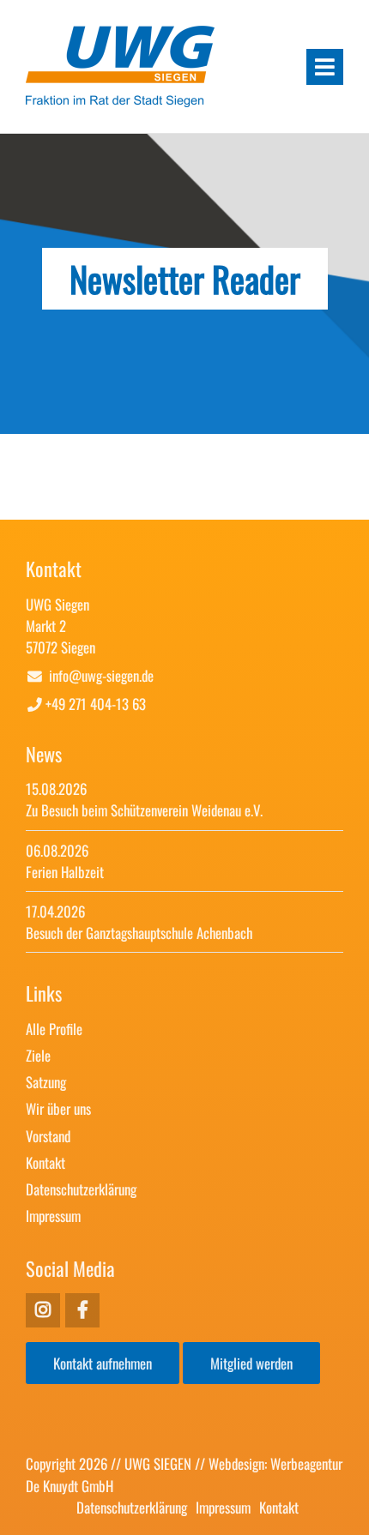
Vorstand (48, 1136)
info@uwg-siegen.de (101, 675)
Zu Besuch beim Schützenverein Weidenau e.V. (144, 810)
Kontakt (45, 1162)
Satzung (46, 1082)
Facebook (43, 1310)
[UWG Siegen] (120, 100)
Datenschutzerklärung (81, 1189)
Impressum (53, 1215)
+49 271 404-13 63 (95, 703)
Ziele (38, 1055)
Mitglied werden (251, 1363)
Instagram (82, 1310)
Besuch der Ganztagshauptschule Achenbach (139, 932)
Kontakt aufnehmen (102, 1363)
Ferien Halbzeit (65, 871)
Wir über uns (58, 1108)
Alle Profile (54, 1028)
